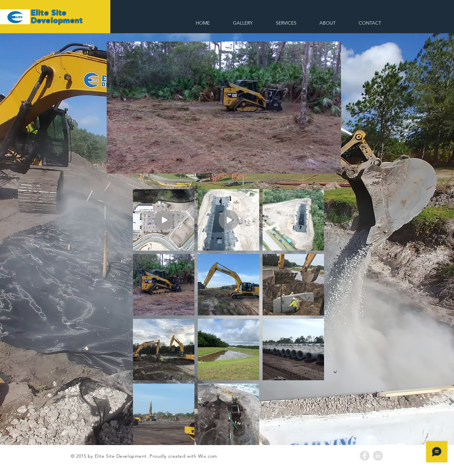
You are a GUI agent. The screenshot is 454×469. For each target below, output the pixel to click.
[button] (332, 166)
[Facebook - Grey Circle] (365, 456)
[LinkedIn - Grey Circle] (378, 456)
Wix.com (207, 456)
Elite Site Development (57, 16)
